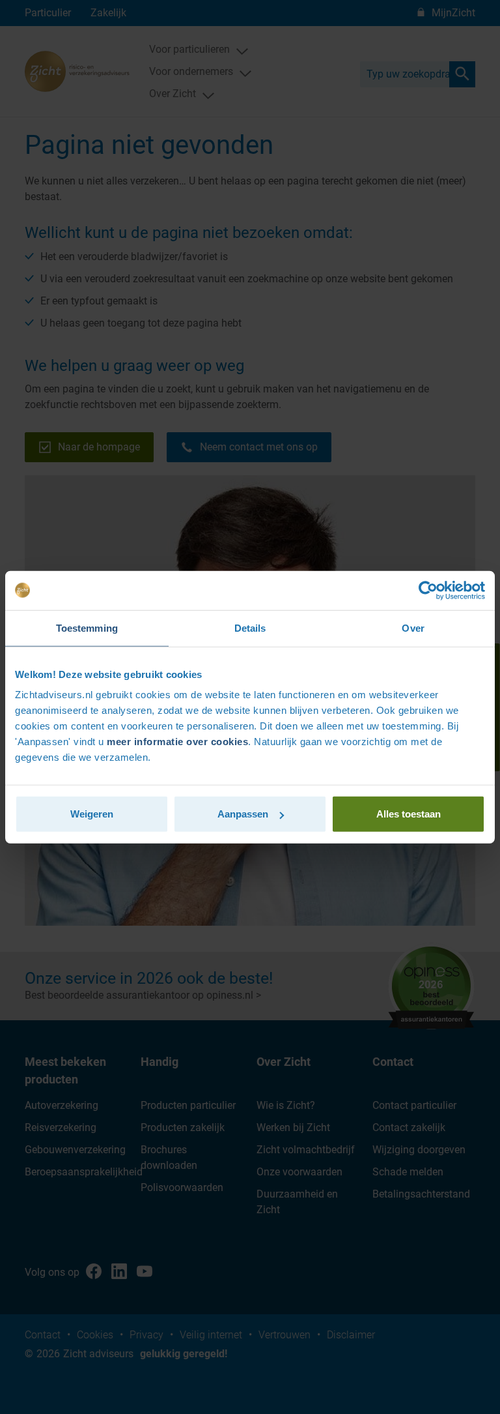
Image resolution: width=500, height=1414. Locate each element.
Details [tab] (250, 627)
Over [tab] (413, 627)
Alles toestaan (408, 813)
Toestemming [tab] (87, 627)
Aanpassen (242, 813)
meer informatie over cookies (177, 741)
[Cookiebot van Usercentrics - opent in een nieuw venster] (428, 590)
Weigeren (91, 813)
